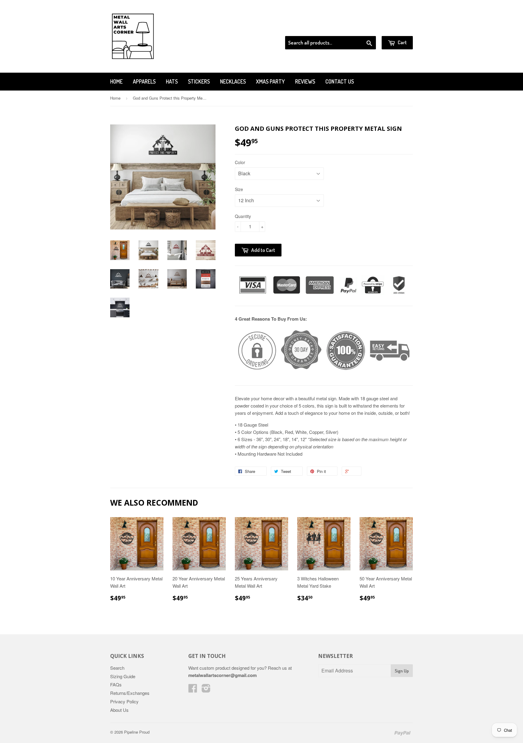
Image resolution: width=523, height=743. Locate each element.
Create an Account (396, 28)
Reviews (305, 81)
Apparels (144, 81)
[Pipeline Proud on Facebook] (192, 690)
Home (116, 81)
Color (240, 162)
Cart (402, 42)
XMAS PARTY (270, 81)
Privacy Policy (124, 701)
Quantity (243, 216)
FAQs (116, 684)
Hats (172, 81)
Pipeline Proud (137, 732)
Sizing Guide (122, 676)
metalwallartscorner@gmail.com (222, 675)
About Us (119, 710)
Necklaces (233, 81)
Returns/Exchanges (130, 693)
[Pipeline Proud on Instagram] (206, 690)
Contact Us (339, 81)
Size (239, 189)
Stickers (199, 81)
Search (117, 668)
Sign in (363, 28)
